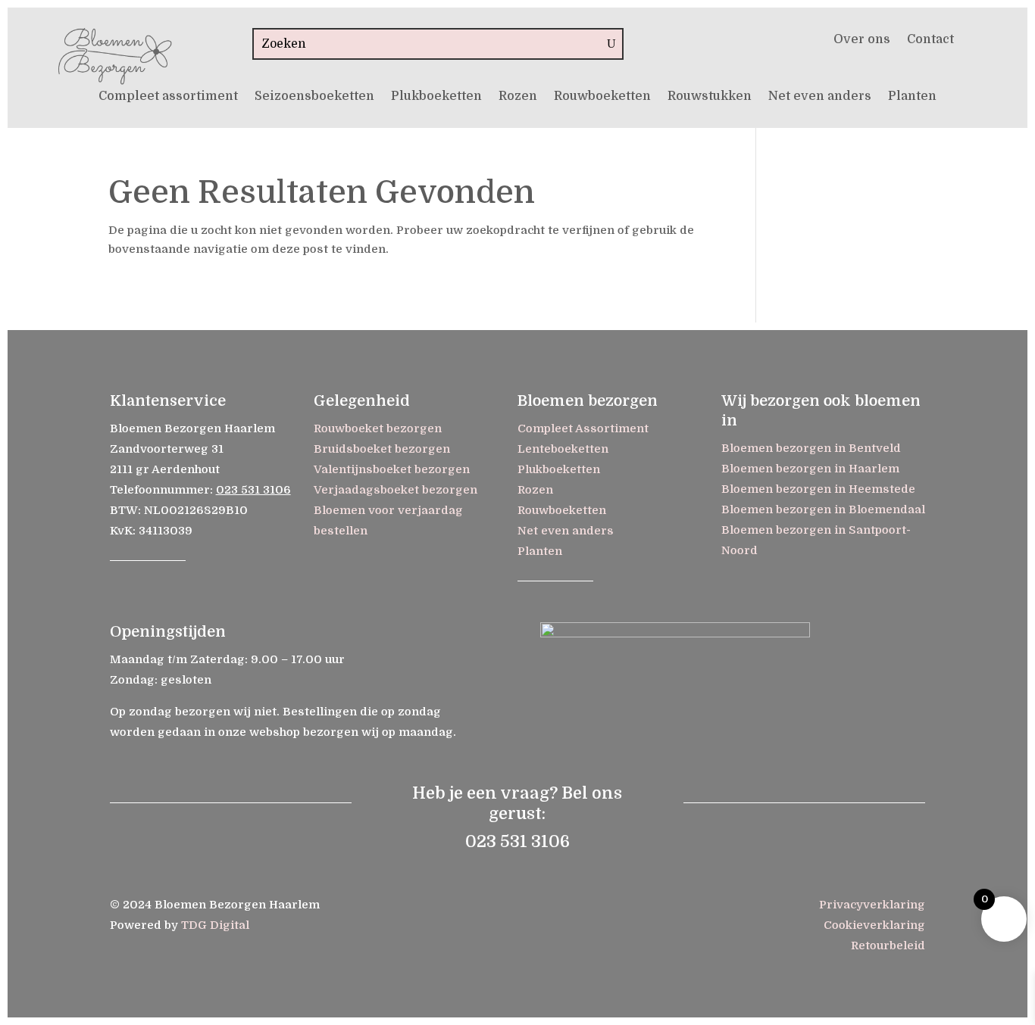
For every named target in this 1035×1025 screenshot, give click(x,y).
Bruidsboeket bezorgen (382, 449)
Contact (930, 40)
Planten (912, 97)
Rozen (518, 97)
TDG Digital (215, 925)
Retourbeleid (888, 945)
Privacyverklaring (872, 904)
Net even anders (819, 97)
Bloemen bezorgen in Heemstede (818, 489)
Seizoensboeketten (314, 97)
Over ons (861, 40)
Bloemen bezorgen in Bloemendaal (823, 509)
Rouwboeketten (602, 97)
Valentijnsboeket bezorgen (392, 469)
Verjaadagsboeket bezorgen (395, 490)
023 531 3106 (253, 490)
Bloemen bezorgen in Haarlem (810, 468)
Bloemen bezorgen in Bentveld (811, 448)
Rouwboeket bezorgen (378, 428)
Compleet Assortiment (583, 428)
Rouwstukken (710, 97)
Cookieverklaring (874, 925)
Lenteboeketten (563, 449)
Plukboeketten (436, 97)
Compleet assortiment (168, 97)
